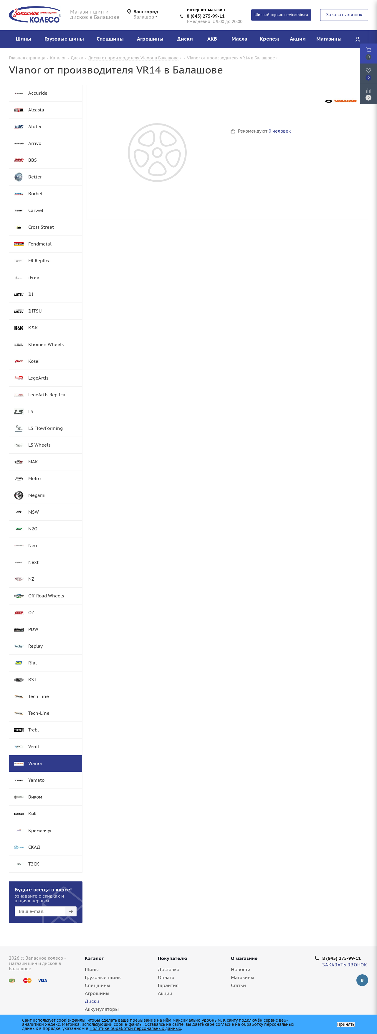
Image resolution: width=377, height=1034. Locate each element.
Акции (165, 993)
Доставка (168, 969)
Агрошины (97, 993)
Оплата (166, 977)
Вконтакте (362, 980)
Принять (345, 1024)
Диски (92, 1001)
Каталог (94, 958)
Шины (92, 969)
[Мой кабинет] (357, 39)
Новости (240, 969)
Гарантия (168, 985)
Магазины (242, 977)
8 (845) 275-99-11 (206, 16)
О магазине (244, 958)
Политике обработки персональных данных (135, 1028)
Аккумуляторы (102, 1009)
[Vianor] (341, 101)
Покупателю (172, 958)
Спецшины (97, 985)
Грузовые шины (103, 977)
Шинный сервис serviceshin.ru (281, 14)
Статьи (238, 985)
